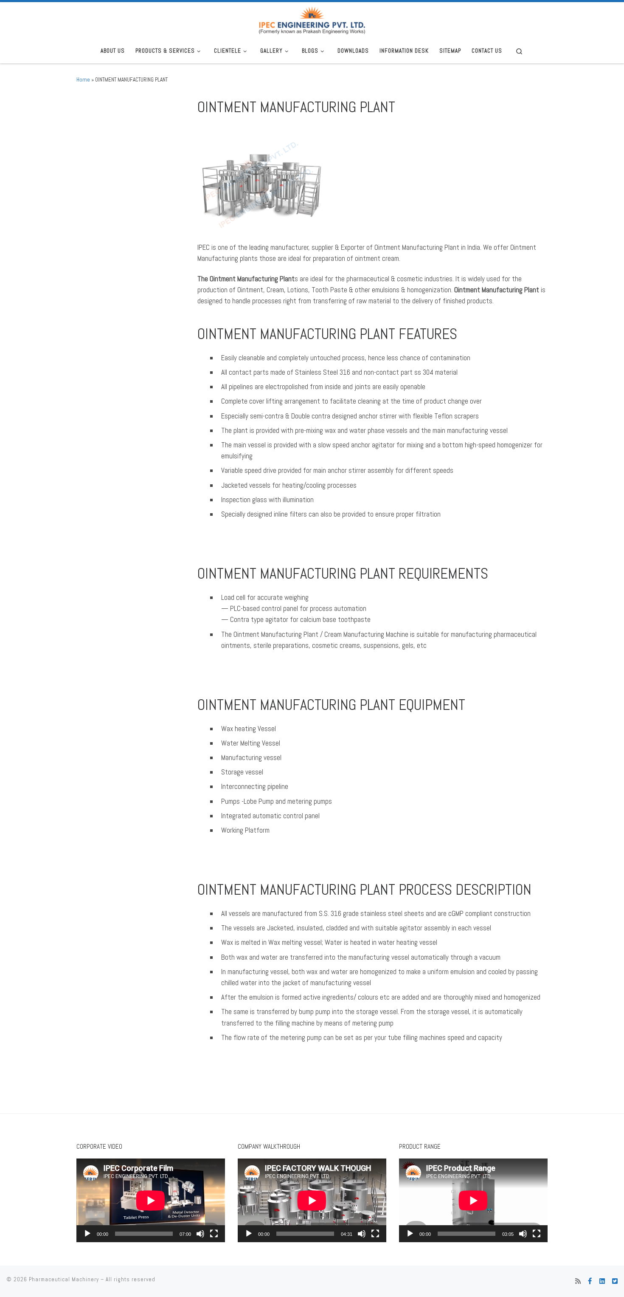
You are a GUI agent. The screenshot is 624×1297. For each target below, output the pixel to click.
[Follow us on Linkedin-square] (602, 1281)
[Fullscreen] (214, 1233)
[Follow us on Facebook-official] (590, 1281)
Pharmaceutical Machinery (64, 1279)
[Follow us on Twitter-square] (615, 1281)
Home (83, 79)
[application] (150, 1200)
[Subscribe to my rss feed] (578, 1281)
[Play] (87, 1233)
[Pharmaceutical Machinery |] (312, 19)
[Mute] (200, 1233)
